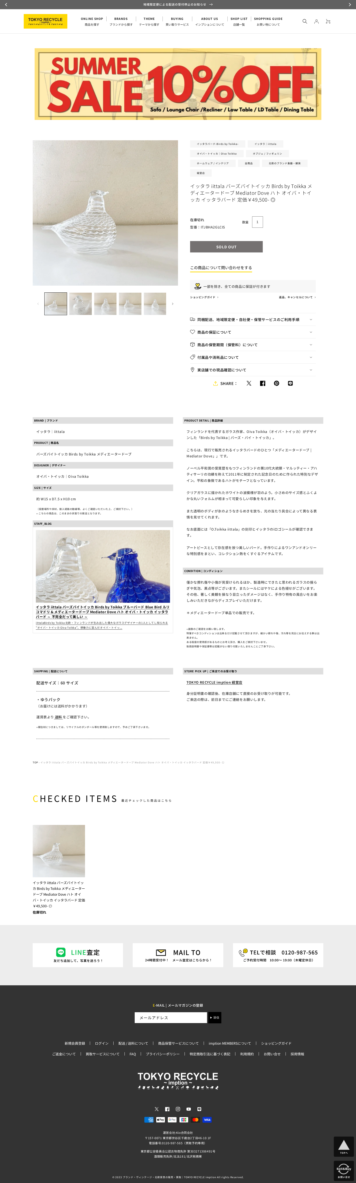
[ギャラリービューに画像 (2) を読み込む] (80, 304)
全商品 (249, 163)
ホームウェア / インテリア (213, 163)
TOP (35, 762)
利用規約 (247, 1054)
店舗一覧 (239, 21)
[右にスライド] (172, 303)
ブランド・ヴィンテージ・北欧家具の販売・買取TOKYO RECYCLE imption (169, 1177)
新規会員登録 (75, 1043)
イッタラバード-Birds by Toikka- (218, 144)
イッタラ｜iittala (266, 144)
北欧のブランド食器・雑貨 (285, 163)
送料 (58, 716)
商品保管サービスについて (178, 1043)
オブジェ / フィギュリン (267, 153)
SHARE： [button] (229, 383)
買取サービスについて (103, 1054)
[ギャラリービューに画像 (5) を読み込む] (155, 304)
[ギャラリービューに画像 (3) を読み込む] (105, 304)
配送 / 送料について (133, 1043)
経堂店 (201, 173)
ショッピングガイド (203, 297)
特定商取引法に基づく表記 (210, 1054)
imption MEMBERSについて (230, 1043)
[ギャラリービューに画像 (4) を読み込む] (130, 304)
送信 (216, 1017)
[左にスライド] (38, 303)
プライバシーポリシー (163, 1054)
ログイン (101, 1043)
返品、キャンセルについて (296, 297)
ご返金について (64, 1054)
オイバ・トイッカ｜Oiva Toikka (217, 153)
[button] (6, 4)
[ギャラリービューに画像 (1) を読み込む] (56, 304)
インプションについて (209, 21)
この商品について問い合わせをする (221, 267)
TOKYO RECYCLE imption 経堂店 (214, 682)
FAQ (133, 1054)
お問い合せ (272, 1054)
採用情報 (297, 1054)
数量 (245, 222)
